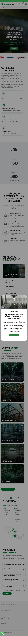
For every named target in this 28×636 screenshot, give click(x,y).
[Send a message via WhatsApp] (3, 633)
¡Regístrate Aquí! (14, 334)
